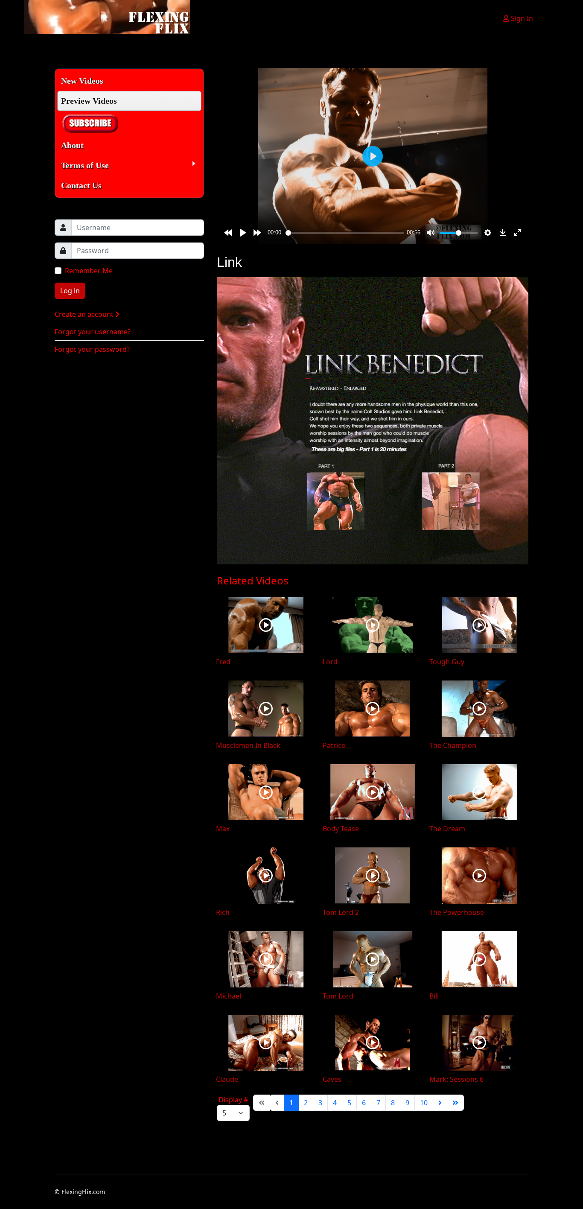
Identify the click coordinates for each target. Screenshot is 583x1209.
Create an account (85, 314)
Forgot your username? (93, 331)
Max (223, 828)
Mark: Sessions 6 (456, 1079)
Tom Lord (338, 996)
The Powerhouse (456, 912)
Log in (70, 290)
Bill (434, 996)
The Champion (452, 745)
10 (424, 1102)
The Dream (447, 828)
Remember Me (89, 270)
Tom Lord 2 (341, 912)
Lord (330, 661)
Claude (227, 1079)
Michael (228, 996)
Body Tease (341, 828)
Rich (223, 912)
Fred (223, 661)
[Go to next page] (440, 1103)
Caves (332, 1079)
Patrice (334, 745)
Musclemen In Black (248, 745)
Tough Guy (446, 661)
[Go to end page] (455, 1103)
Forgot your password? (92, 349)
